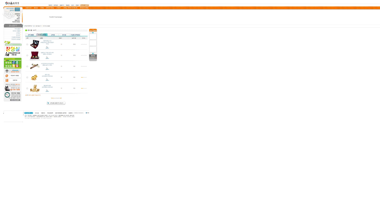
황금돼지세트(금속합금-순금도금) (47, 86)
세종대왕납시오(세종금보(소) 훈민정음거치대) (47, 42)
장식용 (18, 35)
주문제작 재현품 (15, 39)
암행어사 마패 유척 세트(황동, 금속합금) (47, 53)
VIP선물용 (17, 29)
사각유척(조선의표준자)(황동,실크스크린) (47, 64)
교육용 (18, 33)
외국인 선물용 (16, 31)
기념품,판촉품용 (15, 37)
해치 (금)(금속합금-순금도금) (47, 75)
